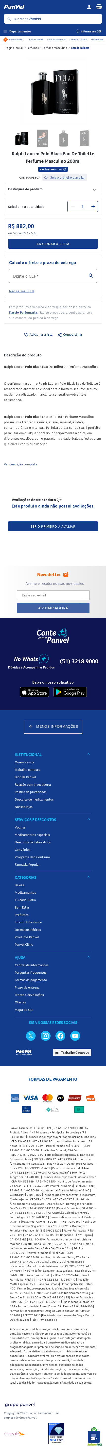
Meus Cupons (15, 39)
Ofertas (20, 1002)
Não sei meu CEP (21, 291)
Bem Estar (22, 907)
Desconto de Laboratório (33, 842)
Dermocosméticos (28, 929)
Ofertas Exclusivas (56, 39)
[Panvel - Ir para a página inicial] (43, 7)
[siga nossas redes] (31, 1035)
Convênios (22, 849)
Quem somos (24, 762)
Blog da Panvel (25, 777)
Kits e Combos (36, 39)
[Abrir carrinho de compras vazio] (99, 6)
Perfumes (33, 48)
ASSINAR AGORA (53, 608)
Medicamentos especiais (32, 834)
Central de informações (32, 965)
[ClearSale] (14, 1433)
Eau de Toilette (80, 48)
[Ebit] (56, 1433)
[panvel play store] (70, 692)
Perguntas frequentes (30, 972)
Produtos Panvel (27, 937)
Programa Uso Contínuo (32, 857)
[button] (53, 188)
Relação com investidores (33, 784)
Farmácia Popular (27, 864)
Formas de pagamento (31, 980)
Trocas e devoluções (29, 995)
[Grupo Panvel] (19, 1404)
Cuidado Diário (25, 900)
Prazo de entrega (27, 987)
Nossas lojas (24, 807)
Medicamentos (25, 892)
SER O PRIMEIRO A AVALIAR (53, 526)
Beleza (19, 885)
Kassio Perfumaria (23, 312)
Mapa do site (24, 1009)
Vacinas (20, 827)
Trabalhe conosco (27, 769)
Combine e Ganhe (78, 39)
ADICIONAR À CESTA (53, 244)
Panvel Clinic (24, 944)
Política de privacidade (31, 792)
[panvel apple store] (34, 692)
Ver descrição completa (20, 464)
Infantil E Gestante (28, 922)
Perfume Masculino (55, 48)
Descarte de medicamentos (34, 799)
